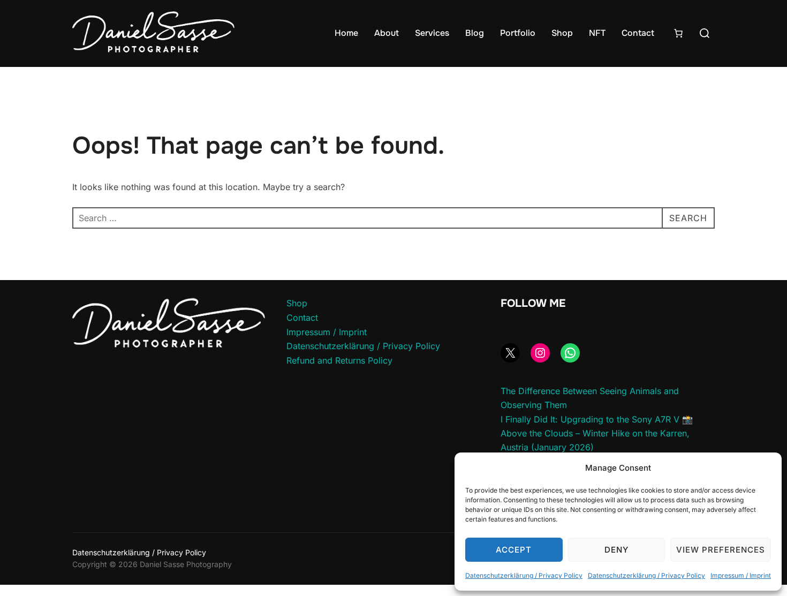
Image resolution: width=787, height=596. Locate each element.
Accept (514, 550)
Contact (638, 33)
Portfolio (517, 33)
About (386, 33)
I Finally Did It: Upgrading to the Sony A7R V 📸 (597, 419)
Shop (562, 33)
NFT (597, 33)
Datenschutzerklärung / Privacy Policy (523, 575)
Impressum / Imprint (740, 575)
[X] (510, 353)
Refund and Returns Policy (339, 360)
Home (346, 33)
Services (432, 33)
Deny (616, 550)
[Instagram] (540, 353)
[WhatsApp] (570, 353)
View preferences (720, 550)
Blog (474, 33)
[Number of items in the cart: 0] (678, 33)
